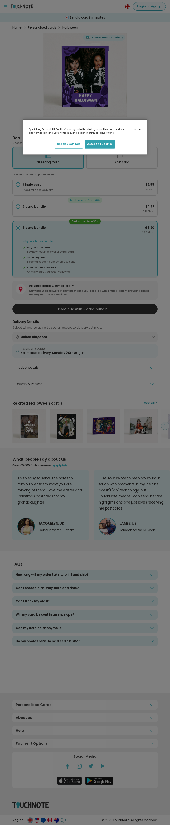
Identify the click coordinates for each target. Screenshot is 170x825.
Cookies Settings (68, 144)
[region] (85, 137)
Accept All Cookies (100, 144)
